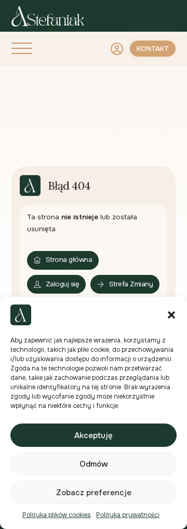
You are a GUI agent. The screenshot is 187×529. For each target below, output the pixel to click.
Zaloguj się (62, 284)
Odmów (93, 464)
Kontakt (153, 48)
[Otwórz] (21, 49)
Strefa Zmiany (131, 284)
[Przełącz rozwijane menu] (117, 49)
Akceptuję (93, 435)
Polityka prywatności (127, 515)
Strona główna (69, 259)
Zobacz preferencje (93, 492)
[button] (171, 315)
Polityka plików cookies (56, 515)
